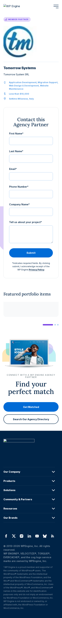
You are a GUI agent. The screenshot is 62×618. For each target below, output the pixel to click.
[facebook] (5, 536)
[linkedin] (29, 536)
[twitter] (13, 536)
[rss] (52, 536)
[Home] (29, 447)
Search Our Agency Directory (31, 419)
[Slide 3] (58, 324)
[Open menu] (56, 6)
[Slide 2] (55, 324)
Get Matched (31, 407)
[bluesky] (44, 536)
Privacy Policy (36, 269)
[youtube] (37, 536)
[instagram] (21, 536)
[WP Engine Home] (16, 6)
